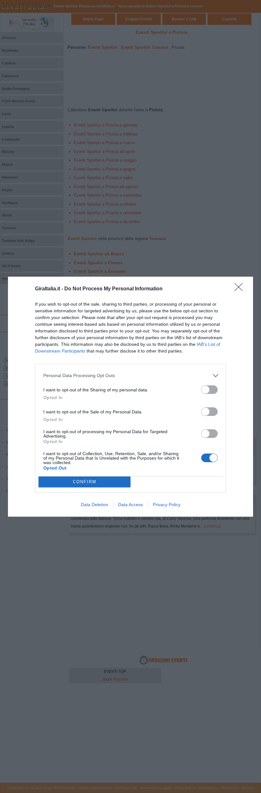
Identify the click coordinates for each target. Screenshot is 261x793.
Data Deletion (94, 504)
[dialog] (130, 397)
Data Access (130, 504)
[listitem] (130, 375)
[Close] (241, 289)
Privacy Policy (166, 504)
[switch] (209, 389)
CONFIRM (84, 481)
